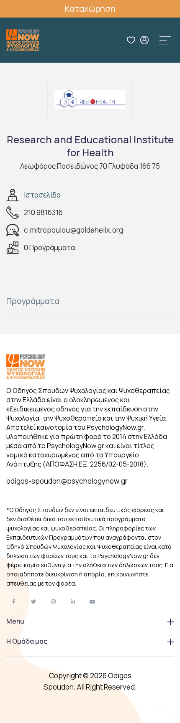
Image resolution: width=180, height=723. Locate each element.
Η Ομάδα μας (26, 641)
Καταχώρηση (90, 8)
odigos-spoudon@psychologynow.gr (67, 481)
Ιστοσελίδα (42, 195)
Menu (15, 621)
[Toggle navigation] (165, 40)
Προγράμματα (32, 301)
